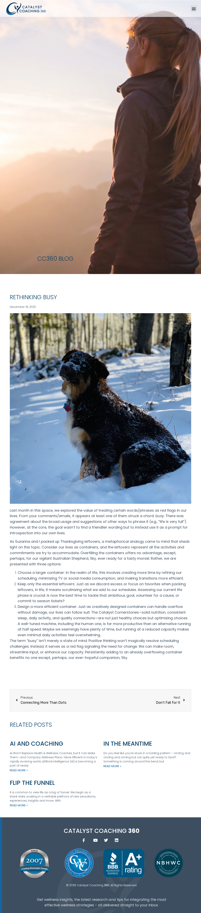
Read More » (19, 770)
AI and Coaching (36, 743)
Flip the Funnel (32, 783)
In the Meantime (127, 743)
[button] (194, 8)
